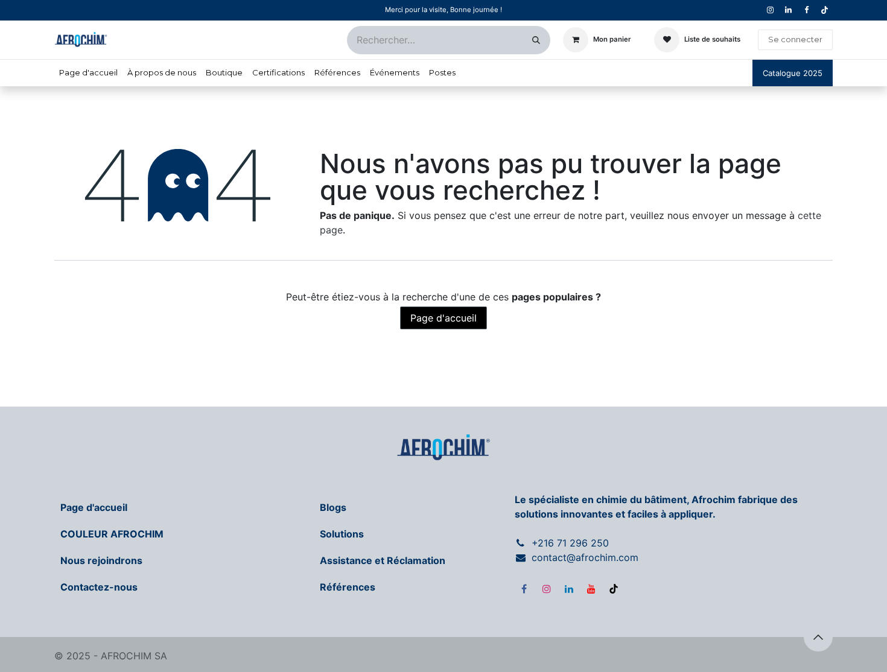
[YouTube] (591, 588)
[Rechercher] (536, 40)
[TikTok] (824, 10)
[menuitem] (88, 73)
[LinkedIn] (569, 588)
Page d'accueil (443, 318)
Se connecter (795, 39)
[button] (818, 637)
